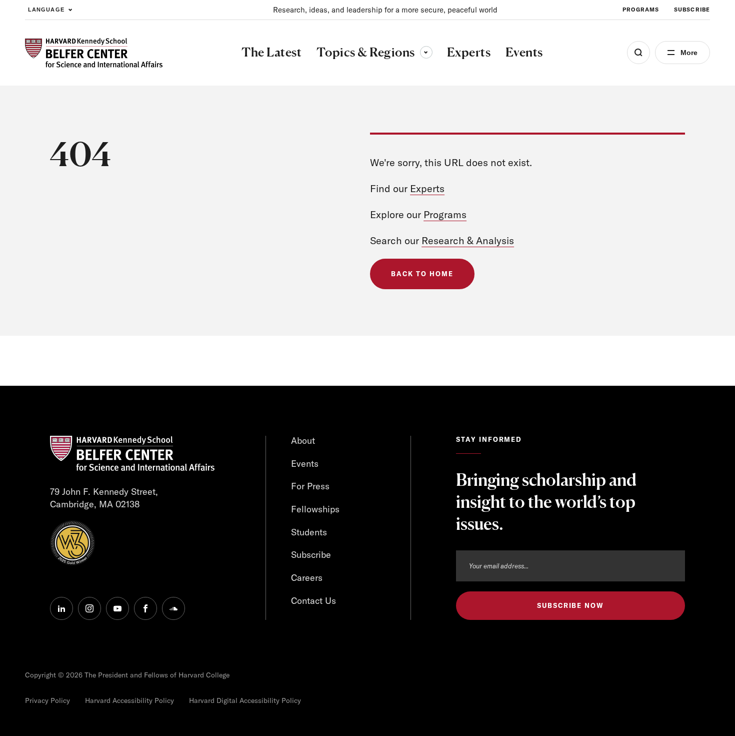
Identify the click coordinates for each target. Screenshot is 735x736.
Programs (640, 9)
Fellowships (315, 509)
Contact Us (313, 600)
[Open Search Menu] (638, 52)
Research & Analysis (468, 240)
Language (46, 10)
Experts (427, 188)
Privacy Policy (47, 700)
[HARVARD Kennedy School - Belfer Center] (93, 53)
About (303, 440)
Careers (306, 577)
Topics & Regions (374, 52)
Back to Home (422, 274)
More (689, 53)
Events (304, 463)
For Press (310, 486)
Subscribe (692, 9)
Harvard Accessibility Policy (129, 700)
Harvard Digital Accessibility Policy (245, 700)
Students (309, 532)
